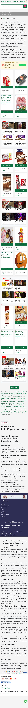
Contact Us (3, 513)
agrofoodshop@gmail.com (10, 535)
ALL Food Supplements (14, 522)
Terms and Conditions (6, 506)
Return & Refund (5, 514)
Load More (14, 387)
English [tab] (4, 422)
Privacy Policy (4, 507)
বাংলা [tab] (10, 422)
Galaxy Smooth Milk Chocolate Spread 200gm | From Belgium (7, 193)
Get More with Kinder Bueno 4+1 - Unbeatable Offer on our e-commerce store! (7, 169)
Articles (2, 511)
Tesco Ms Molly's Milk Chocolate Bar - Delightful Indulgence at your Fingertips (7, 272)
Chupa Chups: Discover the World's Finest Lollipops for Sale (21, 247)
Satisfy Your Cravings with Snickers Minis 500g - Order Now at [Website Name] (7, 351)
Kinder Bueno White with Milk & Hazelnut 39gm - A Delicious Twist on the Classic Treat (21, 326)
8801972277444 (8, 533)
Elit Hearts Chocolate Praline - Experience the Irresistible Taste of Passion (20, 351)
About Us (3, 516)
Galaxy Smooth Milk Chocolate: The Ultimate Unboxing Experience (21, 169)
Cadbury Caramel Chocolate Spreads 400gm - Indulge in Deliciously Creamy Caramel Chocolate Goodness (6, 115)
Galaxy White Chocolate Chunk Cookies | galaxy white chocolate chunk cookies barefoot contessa (6, 326)
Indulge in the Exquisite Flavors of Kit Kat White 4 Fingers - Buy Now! (7, 90)
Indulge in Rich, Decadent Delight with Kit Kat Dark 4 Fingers (21, 193)
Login (2, 502)
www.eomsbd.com (4, 693)
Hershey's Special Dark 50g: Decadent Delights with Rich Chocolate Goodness (21, 90)
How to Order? (4, 518)
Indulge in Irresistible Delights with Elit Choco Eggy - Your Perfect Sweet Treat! (7, 247)
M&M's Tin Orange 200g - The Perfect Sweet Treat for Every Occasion (20, 272)
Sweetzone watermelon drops (20, 115)
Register (3, 504)
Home (4, 18)
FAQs (2, 509)
